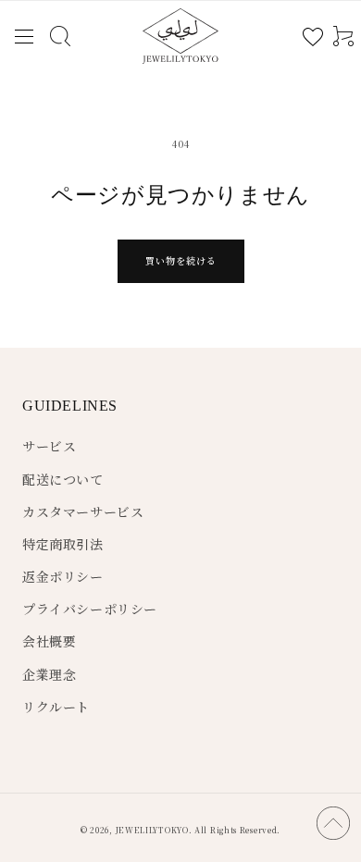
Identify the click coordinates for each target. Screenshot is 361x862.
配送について (63, 479)
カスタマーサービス (82, 511)
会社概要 (49, 641)
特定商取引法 (63, 544)
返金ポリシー (63, 576)
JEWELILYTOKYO (152, 829)
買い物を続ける (181, 260)
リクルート (56, 706)
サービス (49, 446)
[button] (23, 36)
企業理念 (49, 674)
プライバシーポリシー (89, 608)
